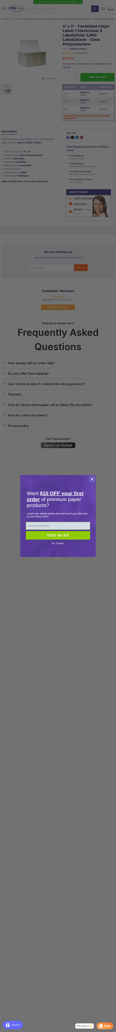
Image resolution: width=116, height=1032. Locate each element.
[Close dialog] (92, 479)
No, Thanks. (58, 543)
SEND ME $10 (58, 535)
